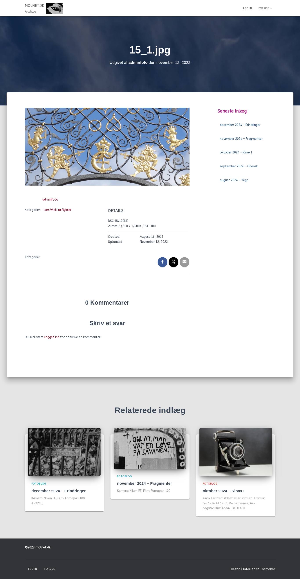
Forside (264, 8)
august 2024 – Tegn (234, 180)
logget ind (51, 337)
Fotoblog (38, 483)
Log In (247, 8)
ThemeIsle (267, 569)
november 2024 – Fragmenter (241, 139)
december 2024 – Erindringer (240, 125)
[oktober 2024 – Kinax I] (235, 452)
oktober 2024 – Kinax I (236, 152)
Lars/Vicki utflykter (57, 210)
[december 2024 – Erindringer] (64, 452)
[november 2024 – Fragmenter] (150, 448)
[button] (271, 8)
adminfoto (50, 199)
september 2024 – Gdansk (239, 166)
